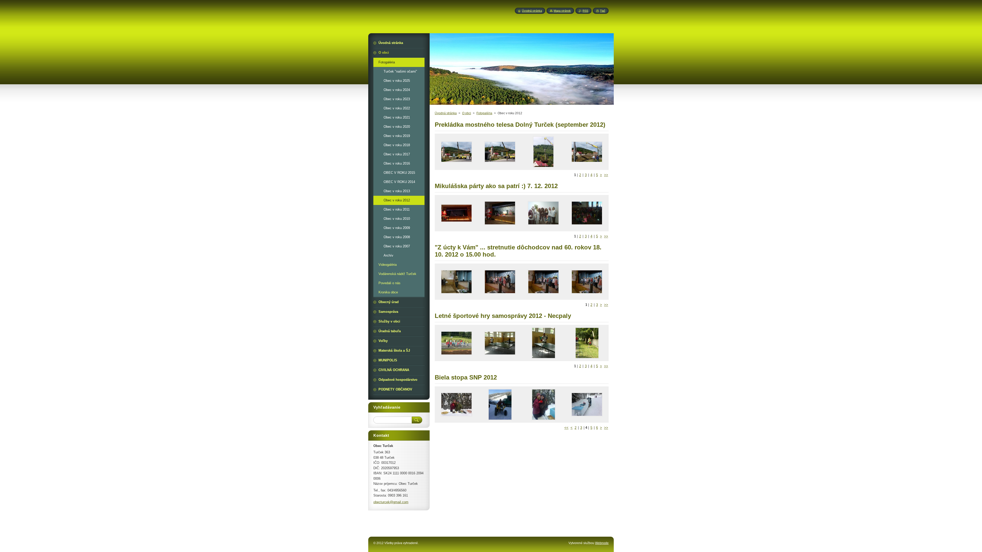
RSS (585, 10)
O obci (466, 113)
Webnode (602, 543)
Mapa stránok (562, 10)
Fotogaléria (484, 113)
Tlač (602, 10)
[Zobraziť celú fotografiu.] (456, 152)
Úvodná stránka (446, 113)
